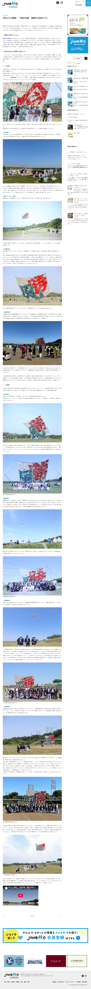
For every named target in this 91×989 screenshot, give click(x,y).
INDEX (32, 916)
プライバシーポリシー (70, 982)
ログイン (77, 1)
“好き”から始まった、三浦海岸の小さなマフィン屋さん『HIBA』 (81, 215)
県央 (22, 982)
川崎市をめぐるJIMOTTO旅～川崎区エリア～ (80, 186)
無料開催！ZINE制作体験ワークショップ (78, 152)
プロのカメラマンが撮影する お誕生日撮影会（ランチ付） (78, 174)
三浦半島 (13, 982)
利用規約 (79, 982)
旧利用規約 (84, 982)
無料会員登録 (78, 5)
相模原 (17, 982)
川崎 (5, 982)
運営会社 (55, 982)
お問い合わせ (61, 982)
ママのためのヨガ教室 (75, 163)
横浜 (8, 982)
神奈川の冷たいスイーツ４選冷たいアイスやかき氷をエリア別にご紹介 (81, 200)
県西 (28, 982)
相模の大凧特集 (7, 38)
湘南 (25, 982)
